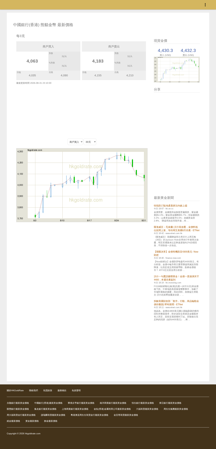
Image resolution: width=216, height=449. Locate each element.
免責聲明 (76, 390)
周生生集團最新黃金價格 (176, 409)
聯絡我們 (33, 390)
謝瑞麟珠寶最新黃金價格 (53, 415)
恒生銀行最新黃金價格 (143, 403)
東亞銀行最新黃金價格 (170, 403)
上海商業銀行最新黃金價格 (75, 409)
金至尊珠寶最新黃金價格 (126, 415)
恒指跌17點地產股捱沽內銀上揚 (170, 205)
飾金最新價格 (50, 421)
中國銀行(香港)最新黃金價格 (48, 403)
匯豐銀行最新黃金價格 (18, 409)
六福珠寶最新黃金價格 (147, 409)
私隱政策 (47, 390)
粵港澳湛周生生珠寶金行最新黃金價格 (89, 415)
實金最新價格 (32, 421)
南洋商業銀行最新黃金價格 (113, 403)
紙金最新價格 (13, 421)
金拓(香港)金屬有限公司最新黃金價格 (112, 409)
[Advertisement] (82, 111)
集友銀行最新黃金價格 (45, 409)
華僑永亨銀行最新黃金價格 (81, 403)
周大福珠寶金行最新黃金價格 (21, 415)
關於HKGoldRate (15, 390)
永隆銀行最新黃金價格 (18, 403)
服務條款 (62, 390)
